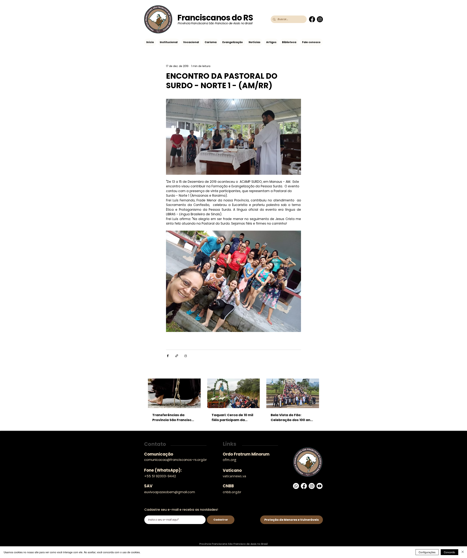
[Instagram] (320, 19)
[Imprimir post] (185, 356)
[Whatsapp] (296, 486)
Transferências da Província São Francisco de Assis (173, 417)
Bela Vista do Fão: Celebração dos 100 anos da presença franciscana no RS (292, 417)
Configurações (427, 552)
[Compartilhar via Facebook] (167, 356)
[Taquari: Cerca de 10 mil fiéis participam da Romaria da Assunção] (233, 393)
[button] (169, 42)
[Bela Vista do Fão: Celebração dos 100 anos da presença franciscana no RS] (292, 393)
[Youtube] (320, 486)
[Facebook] (312, 19)
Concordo (449, 552)
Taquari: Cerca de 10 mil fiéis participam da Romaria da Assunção (232, 417)
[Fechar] (462, 552)
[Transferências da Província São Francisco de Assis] (174, 393)
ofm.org (229, 459)
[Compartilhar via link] (176, 356)
